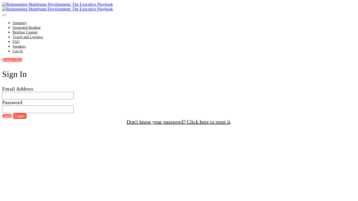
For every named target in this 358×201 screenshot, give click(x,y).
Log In (18, 51)
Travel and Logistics (28, 37)
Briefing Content (25, 32)
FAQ (16, 42)
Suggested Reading (27, 28)
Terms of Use (199, 129)
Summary (20, 23)
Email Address (17, 89)
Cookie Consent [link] (237, 129)
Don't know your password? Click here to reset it (178, 122)
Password (12, 102)
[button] (12, 60)
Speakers (19, 46)
